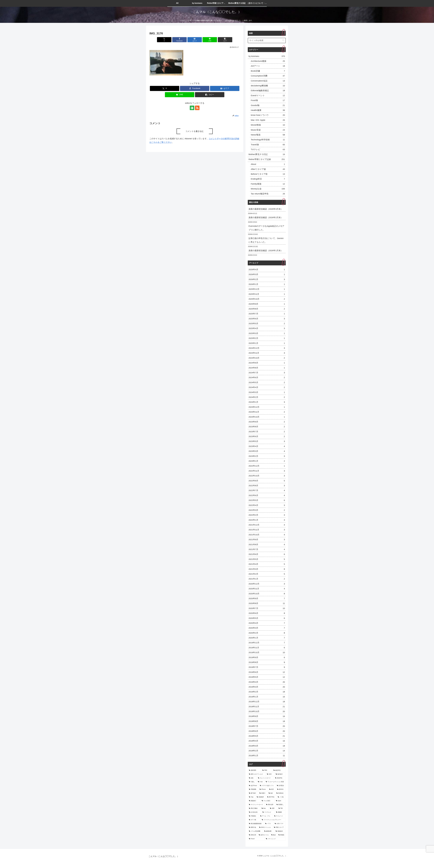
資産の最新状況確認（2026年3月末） (266, 209)
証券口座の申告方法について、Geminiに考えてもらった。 (266, 240)
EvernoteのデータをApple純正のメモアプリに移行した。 (266, 228)
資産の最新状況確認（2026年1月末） (266, 250)
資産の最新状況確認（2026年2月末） (266, 217)
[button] (225, 39)
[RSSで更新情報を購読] (197, 108)
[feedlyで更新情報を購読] (192, 108)
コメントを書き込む (194, 131)
